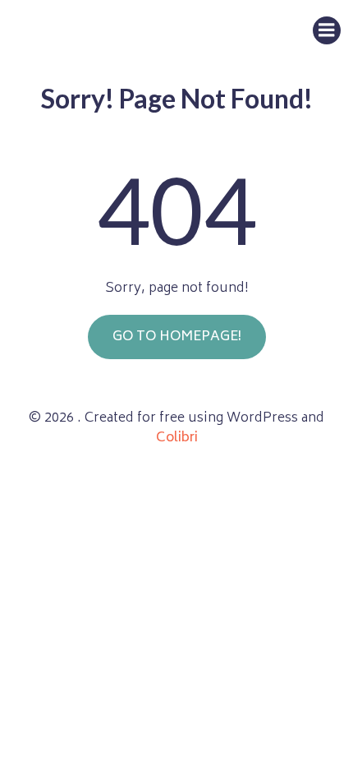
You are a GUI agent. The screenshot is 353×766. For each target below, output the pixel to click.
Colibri (177, 438)
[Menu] (327, 30)
